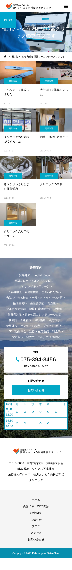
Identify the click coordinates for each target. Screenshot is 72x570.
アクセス (36, 532)
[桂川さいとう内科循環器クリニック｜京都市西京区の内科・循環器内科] (28, 6)
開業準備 (13, 81)
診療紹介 (36, 513)
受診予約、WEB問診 (36, 506)
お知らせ (36, 519)
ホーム (36, 499)
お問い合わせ (36, 390)
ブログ (36, 526)
